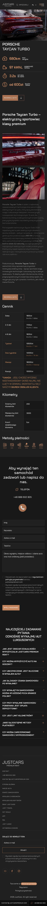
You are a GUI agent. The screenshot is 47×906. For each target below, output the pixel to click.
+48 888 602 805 (23, 497)
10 (29, 32)
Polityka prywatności (23, 891)
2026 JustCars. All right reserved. (23, 897)
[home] (8, 5)
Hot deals (6, 812)
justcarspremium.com (14, 582)
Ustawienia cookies (10, 828)
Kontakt (5, 771)
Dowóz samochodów (10, 792)
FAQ (3, 820)
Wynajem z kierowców (11, 796)
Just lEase (6, 824)
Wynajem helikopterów (11, 800)
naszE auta (7, 788)
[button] (22, 5)
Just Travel (7, 808)
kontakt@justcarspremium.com (15, 779)
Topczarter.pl (15, 884)
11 (35, 32)
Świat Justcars (8, 804)
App (3, 816)
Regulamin (23, 887)
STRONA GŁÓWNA (8, 784)
